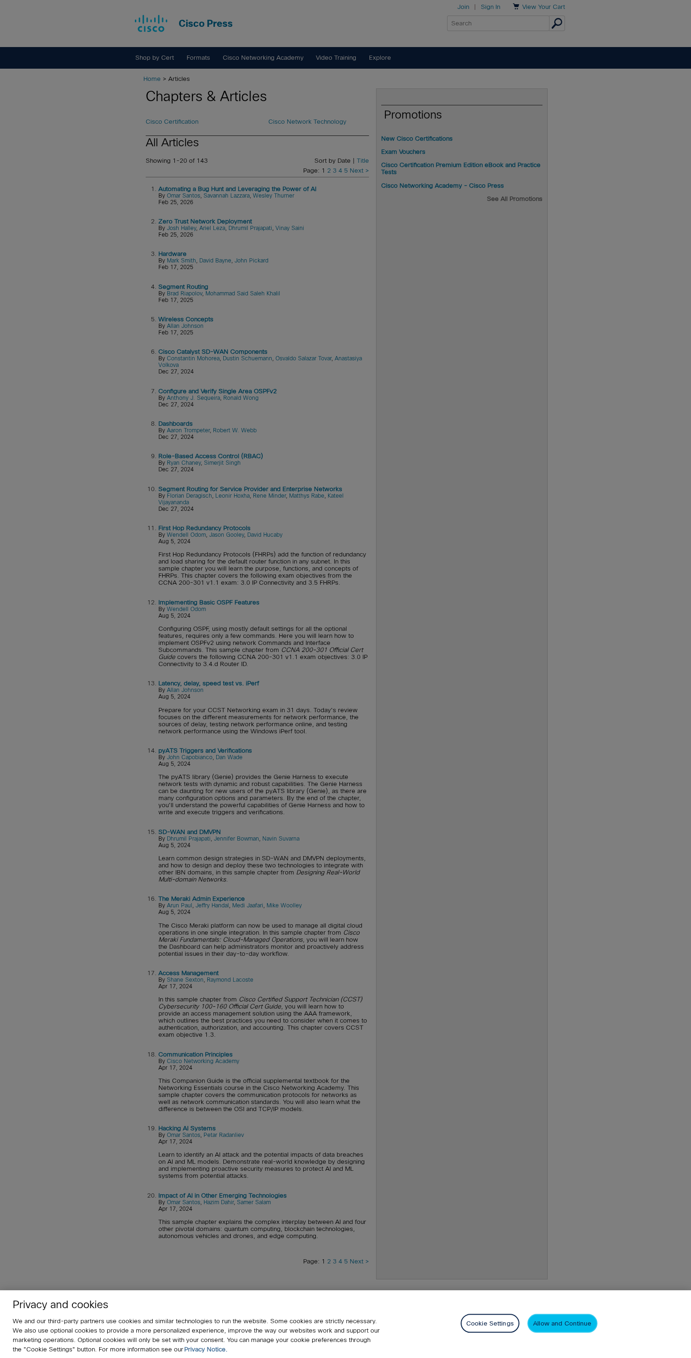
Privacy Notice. (206, 1349)
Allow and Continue (562, 1323)
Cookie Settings (490, 1323)
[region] (345, 1324)
